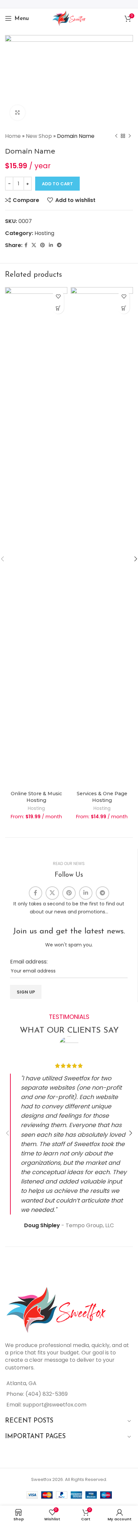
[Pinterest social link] (42, 245)
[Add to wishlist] (58, 296)
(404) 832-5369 (46, 1394)
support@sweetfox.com (54, 1404)
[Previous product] (116, 136)
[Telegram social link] (59, 245)
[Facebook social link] (25, 245)
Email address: (29, 961)
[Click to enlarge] (17, 112)
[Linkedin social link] (51, 245)
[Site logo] (69, 18)
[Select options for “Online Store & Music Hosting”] (58, 308)
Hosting (44, 233)
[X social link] (33, 245)
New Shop (39, 136)
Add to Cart (57, 184)
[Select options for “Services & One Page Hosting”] (124, 308)
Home (13, 136)
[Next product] (129, 136)
